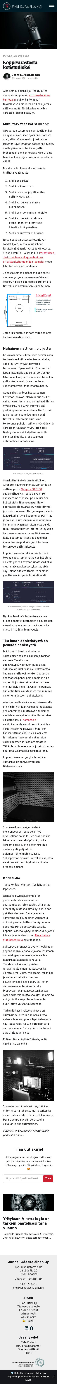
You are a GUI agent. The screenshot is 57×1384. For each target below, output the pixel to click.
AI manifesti (28, 1314)
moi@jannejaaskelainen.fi (28, 1288)
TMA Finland (28, 1342)
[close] (53, 1377)
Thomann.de (28, 720)
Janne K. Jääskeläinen (26, 75)
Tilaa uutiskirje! (28, 1303)
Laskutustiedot (28, 1310)
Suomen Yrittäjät (28, 1349)
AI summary (28, 1317)
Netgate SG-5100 (31, 489)
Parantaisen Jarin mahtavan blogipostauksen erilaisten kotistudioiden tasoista (28, 258)
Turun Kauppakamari (28, 1346)
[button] (51, 5)
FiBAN (28, 1353)
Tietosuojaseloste (28, 1307)
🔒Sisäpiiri (28, 1321)
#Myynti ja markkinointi (16, 56)
